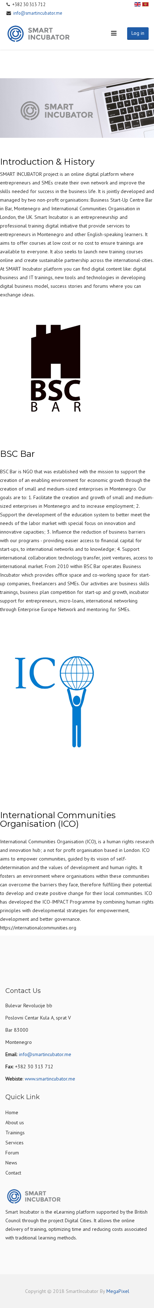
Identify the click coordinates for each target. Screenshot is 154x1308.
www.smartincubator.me (50, 1078)
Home (11, 1112)
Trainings (15, 1132)
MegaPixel (117, 1291)
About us (14, 1122)
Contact (13, 1172)
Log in (137, 33)
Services (14, 1142)
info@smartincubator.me (37, 13)
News (11, 1162)
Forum (12, 1152)
